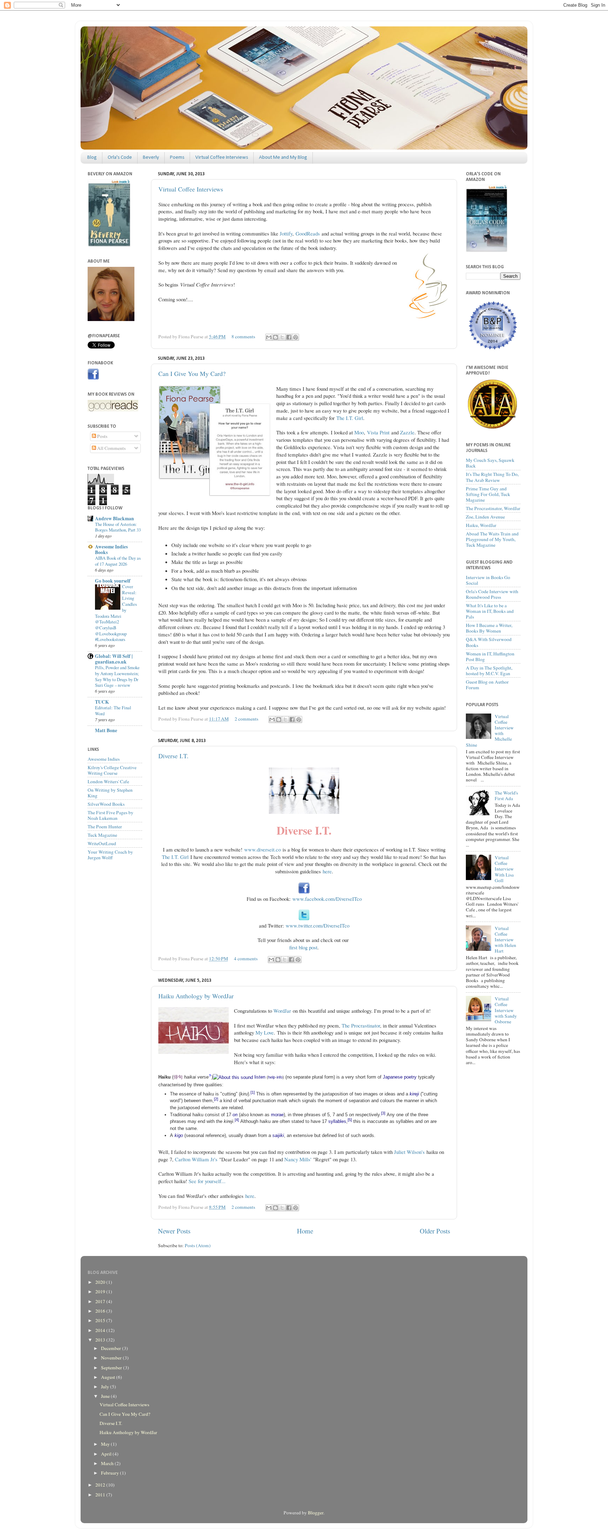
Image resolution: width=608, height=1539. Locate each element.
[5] (350, 1120)
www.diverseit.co (262, 849)
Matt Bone (106, 730)
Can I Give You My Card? (192, 373)
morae (277, 1114)
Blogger (315, 1512)
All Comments (111, 448)
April (107, 1454)
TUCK (102, 701)
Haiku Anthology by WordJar (196, 996)
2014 (100, 1330)
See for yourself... (207, 1181)
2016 (100, 1311)
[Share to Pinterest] (295, 337)
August (108, 1377)
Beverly (151, 157)
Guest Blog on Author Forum (487, 685)
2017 (100, 1301)
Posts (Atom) (198, 1245)
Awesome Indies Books (111, 549)
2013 (100, 1340)
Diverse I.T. (173, 756)
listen (259, 1077)
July (105, 1386)
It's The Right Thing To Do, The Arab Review (492, 477)
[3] (383, 1113)
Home (305, 1230)
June (106, 1396)
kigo (179, 1135)
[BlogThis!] (275, 337)
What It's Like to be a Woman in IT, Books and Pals (490, 611)
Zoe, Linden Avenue (485, 517)
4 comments (246, 958)
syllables (337, 1121)
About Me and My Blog (283, 157)
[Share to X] (282, 337)
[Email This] (268, 337)
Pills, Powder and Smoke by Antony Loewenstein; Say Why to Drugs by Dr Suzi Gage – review (117, 676)
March (108, 1463)
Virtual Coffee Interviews (221, 157)
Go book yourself (113, 580)
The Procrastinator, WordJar (493, 508)
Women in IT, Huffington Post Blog (490, 656)
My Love (264, 1032)
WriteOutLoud (102, 843)
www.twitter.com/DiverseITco (317, 925)
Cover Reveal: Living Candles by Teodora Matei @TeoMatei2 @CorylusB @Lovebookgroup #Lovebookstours (116, 612)
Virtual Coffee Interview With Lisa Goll (504, 869)
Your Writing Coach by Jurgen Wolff (110, 855)
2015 (100, 1320)
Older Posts (435, 1230)
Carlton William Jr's (196, 1159)
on (235, 1114)
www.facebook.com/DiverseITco (327, 898)
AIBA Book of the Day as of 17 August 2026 (118, 561)
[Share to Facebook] (288, 337)
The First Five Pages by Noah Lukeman (110, 815)
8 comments (243, 336)
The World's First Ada (506, 796)
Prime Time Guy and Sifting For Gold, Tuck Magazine (488, 494)
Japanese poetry (400, 1077)
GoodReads (308, 233)
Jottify (286, 233)
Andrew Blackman (114, 518)
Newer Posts (174, 1230)
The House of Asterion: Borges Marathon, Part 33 (118, 527)
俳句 (178, 1077)
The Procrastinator (361, 1025)
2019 (100, 1291)
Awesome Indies (104, 759)
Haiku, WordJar (481, 525)
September (112, 1367)
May (106, 1444)
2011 (100, 1494)
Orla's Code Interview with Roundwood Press (492, 594)
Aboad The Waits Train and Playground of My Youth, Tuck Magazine (492, 539)
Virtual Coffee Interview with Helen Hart (505, 939)
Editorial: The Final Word (113, 710)
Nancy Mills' (297, 1159)
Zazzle (407, 432)
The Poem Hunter (105, 826)
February (110, 1473)
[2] (216, 1099)
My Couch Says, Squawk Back (490, 463)
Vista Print (378, 432)
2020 (100, 1282)
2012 (100, 1485)
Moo (359, 432)
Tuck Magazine (102, 835)
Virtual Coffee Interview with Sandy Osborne (506, 1010)
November (112, 1358)
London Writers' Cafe (108, 781)
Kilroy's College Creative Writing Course (112, 770)
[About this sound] (233, 1077)
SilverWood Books (106, 804)
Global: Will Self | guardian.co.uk (114, 659)
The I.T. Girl (349, 417)
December (111, 1348)
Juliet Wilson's (409, 1151)
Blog (92, 157)
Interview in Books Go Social (488, 580)
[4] (237, 1120)
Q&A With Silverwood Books (489, 642)
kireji (414, 1094)
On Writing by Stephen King (110, 793)
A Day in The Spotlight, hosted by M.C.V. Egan (489, 671)
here (327, 871)
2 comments (246, 719)
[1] (253, 1092)
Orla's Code (120, 157)
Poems (177, 157)
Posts (101, 436)
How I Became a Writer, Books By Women (489, 628)
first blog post (303, 947)
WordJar (282, 1010)
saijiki (278, 1135)
